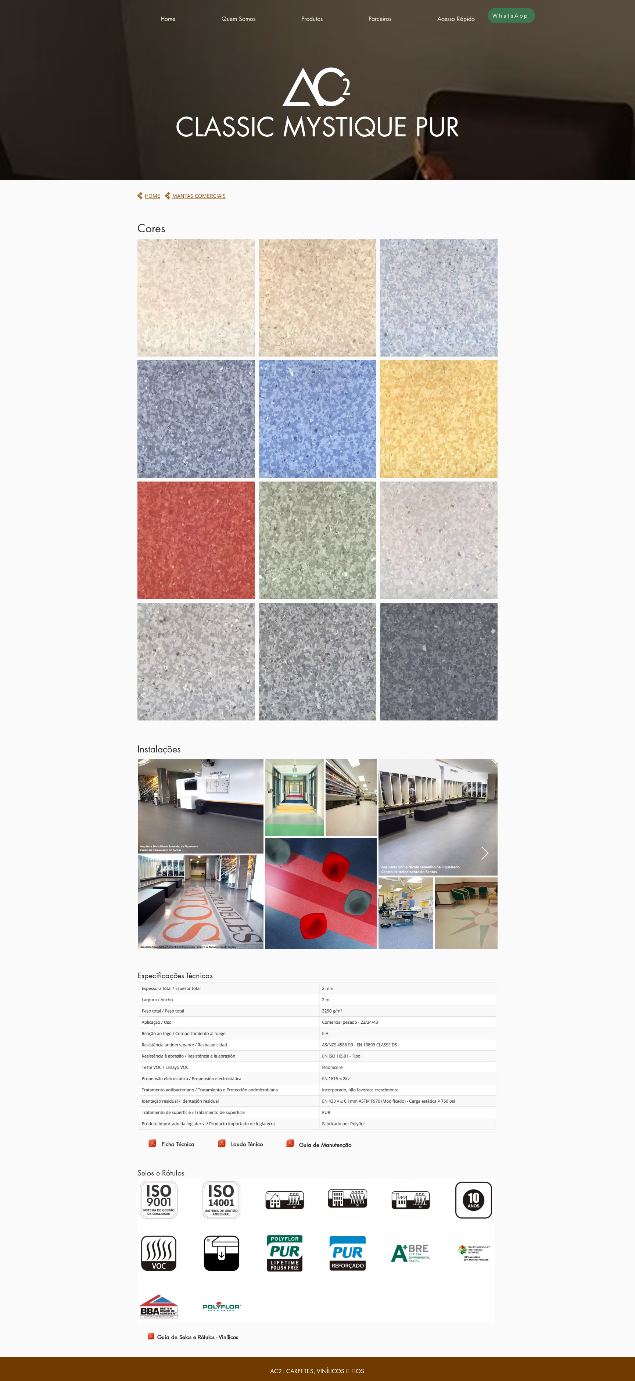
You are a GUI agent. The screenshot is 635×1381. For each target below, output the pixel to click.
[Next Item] (485, 854)
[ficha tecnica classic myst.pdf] (152, 1144)
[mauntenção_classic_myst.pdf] (290, 1144)
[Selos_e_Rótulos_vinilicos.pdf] (151, 1337)
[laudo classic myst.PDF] (221, 1144)
